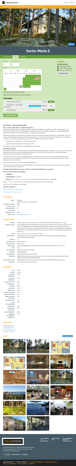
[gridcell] (5, 76)
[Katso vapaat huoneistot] (71, 2)
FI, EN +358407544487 (9, 329)
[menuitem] (71, 2)
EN (67, 2)
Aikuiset (5, 61)
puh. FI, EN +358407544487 (36, 462)
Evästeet (32, 463)
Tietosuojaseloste (23, 463)
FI (65, 2)
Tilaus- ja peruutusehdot (9, 463)
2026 (18, 71)
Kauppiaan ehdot (63, 73)
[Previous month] (5, 71)
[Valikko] (73, 2)
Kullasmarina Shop (8, 7)
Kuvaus (15, 57)
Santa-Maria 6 (39, 7)
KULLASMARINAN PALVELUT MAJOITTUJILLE (68, 440)
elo (10, 71)
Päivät (5, 67)
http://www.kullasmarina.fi (24, 214)
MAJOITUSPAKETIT (56, 439)
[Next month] (39, 71)
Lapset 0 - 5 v (15, 61)
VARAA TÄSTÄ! (7, 57)
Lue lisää (7, 454)
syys (26, 71)
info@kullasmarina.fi (8, 327)
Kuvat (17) (23, 57)
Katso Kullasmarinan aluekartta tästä (13, 189)
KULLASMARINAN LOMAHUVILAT (24, 7)
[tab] (29, 102)
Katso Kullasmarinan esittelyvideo (12, 192)
